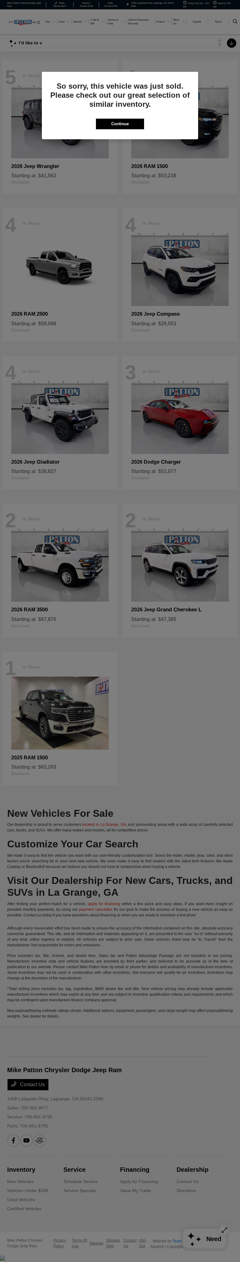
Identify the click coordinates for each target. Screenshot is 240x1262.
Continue (120, 123)
